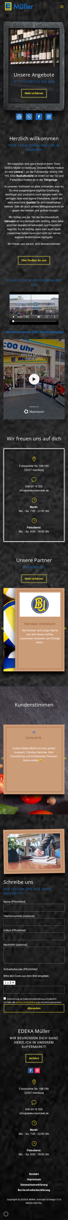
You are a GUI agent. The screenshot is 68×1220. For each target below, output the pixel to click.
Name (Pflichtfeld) (14, 901)
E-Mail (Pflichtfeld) (14, 930)
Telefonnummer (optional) (19, 916)
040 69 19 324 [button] (34, 486)
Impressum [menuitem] (34, 1179)
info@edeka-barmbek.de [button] (34, 490)
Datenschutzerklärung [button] (26, 1002)
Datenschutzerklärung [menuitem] (34, 1184)
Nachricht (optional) (15, 944)
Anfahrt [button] (34, 1058)
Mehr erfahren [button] (34, 93)
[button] (19, 6)
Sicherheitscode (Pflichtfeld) (20, 969)
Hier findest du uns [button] (34, 260)
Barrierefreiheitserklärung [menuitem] (34, 1190)
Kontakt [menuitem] (34, 1174)
